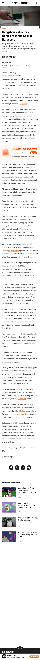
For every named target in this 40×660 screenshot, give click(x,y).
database (15, 125)
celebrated (22, 399)
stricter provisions (21, 414)
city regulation (13, 251)
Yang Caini (7, 62)
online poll (28, 167)
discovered (30, 109)
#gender (23, 65)
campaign (31, 368)
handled (26, 315)
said (12, 247)
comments (14, 195)
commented (22, 219)
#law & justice (5, 67)
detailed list (25, 426)
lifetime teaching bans (27, 411)
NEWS (4, 28)
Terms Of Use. (31, 156)
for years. (23, 104)
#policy (28, 65)
